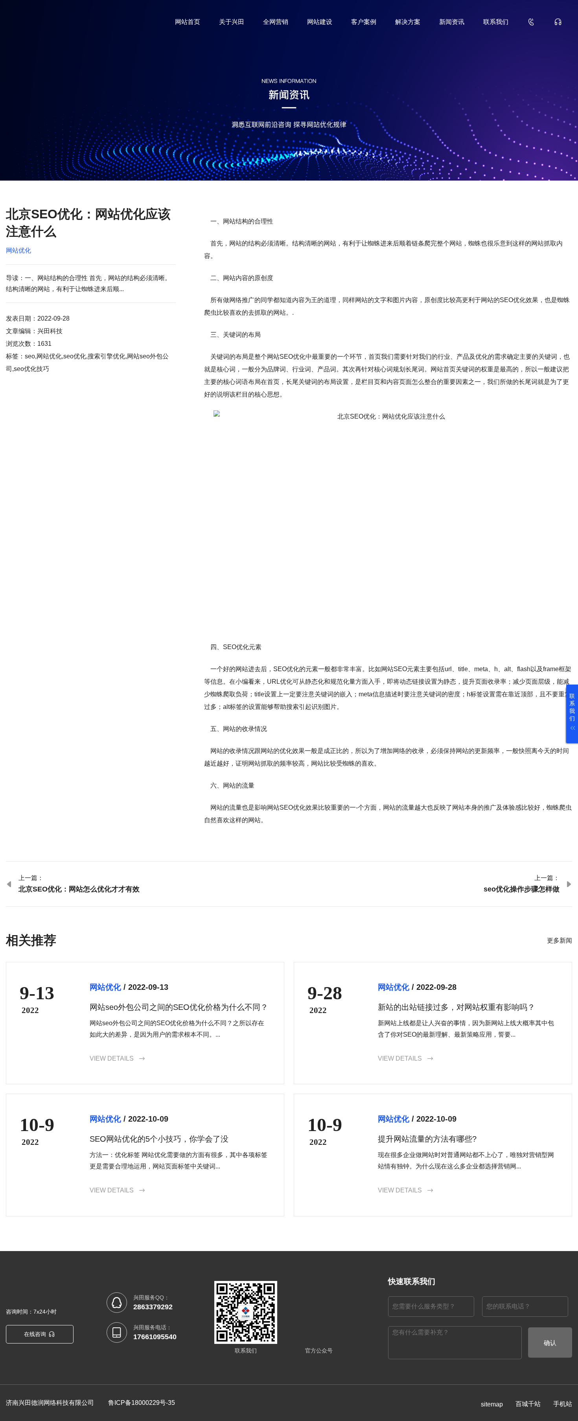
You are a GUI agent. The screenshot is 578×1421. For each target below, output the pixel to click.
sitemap (492, 1404)
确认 (550, 1343)
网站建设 (319, 21)
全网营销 (275, 21)
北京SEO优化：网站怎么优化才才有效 (79, 889)
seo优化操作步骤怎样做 (522, 889)
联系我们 (495, 21)
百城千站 (528, 1404)
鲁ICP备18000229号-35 (141, 1402)
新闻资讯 (451, 21)
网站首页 (187, 21)
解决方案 (407, 21)
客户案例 (363, 21)
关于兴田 (231, 21)
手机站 (562, 1404)
